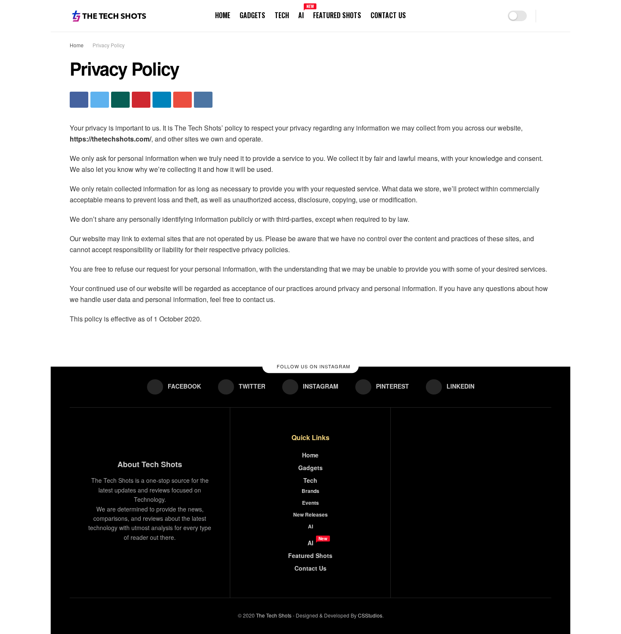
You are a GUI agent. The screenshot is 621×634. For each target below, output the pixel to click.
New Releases (310, 514)
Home (222, 15)
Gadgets (252, 15)
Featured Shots (337, 15)
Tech (282, 15)
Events (310, 502)
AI (301, 14)
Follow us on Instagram (312, 366)
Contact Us (388, 15)
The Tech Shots (273, 615)
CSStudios (370, 615)
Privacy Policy (109, 45)
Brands (310, 491)
